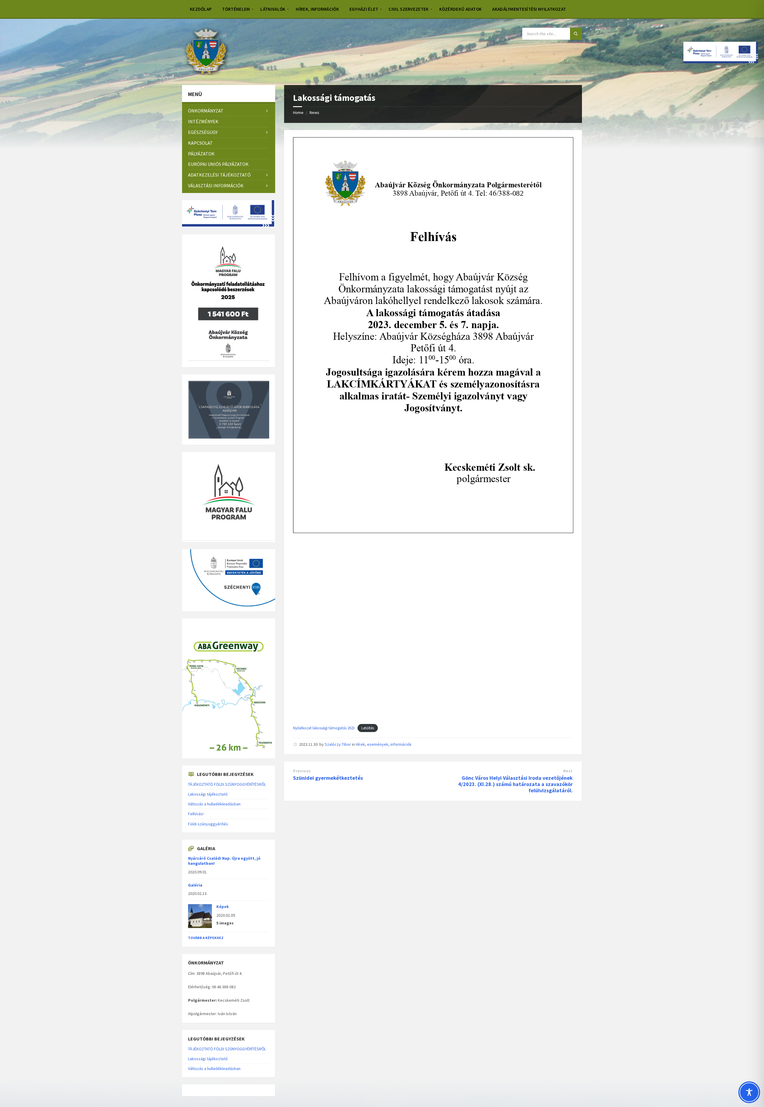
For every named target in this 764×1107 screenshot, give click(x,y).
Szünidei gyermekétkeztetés (328, 777)
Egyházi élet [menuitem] (363, 9)
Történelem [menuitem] (236, 9)
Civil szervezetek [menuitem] (409, 9)
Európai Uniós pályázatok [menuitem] (218, 164)
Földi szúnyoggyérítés (208, 824)
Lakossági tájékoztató (208, 794)
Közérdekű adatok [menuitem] (460, 9)
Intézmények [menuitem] (203, 121)
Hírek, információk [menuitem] (317, 9)
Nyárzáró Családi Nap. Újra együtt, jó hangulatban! (224, 861)
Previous (302, 770)
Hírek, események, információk (384, 744)
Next (568, 770)
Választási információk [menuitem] (216, 186)
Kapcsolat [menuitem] (200, 143)
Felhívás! (196, 813)
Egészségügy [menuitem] (203, 132)
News (314, 112)
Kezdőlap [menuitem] (201, 9)
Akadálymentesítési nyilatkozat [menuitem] (529, 9)
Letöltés (367, 727)
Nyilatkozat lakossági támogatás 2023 (324, 727)
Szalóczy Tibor (338, 744)
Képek (222, 906)
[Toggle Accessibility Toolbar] (749, 1092)
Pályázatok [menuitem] (201, 154)
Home (298, 112)
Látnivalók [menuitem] (272, 9)
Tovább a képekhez (206, 937)
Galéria (195, 885)
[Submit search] (576, 34)
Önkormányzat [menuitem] (206, 111)
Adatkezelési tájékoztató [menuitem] (219, 175)
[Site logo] (205, 73)
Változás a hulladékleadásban (214, 804)
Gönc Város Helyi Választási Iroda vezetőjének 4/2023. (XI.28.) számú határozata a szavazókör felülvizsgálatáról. (515, 784)
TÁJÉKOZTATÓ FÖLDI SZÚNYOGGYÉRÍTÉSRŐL (227, 784)
